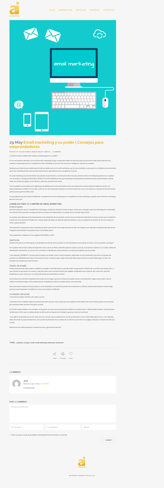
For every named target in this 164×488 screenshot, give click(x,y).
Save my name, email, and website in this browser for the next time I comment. (39, 435)
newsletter (59, 343)
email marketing (34, 151)
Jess (25, 381)
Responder (45, 384)
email (33, 343)
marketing (51, 343)
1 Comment (56, 151)
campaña (19, 343)
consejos (26, 343)
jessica (47, 151)
